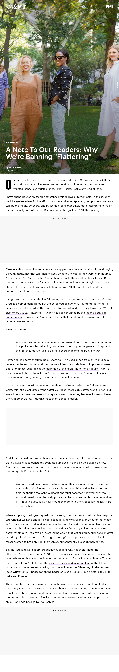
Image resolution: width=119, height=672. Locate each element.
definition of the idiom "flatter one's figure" (72, 368)
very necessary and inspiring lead (69, 562)
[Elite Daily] (16, 6)
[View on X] (59, 426)
